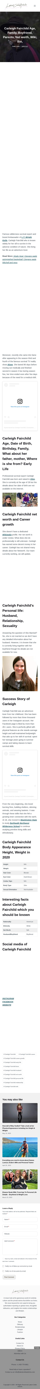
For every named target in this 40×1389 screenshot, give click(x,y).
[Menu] (35, 6)
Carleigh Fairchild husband (12, 1070)
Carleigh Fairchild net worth (13, 1074)
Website (7, 1234)
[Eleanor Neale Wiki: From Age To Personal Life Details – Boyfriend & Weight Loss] (20, 1179)
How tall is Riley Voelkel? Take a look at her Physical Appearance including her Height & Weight (18, 1128)
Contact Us (20, 1343)
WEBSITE (6, 1005)
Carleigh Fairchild (10, 1054)
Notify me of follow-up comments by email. (18, 1266)
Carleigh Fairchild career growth (14, 1058)
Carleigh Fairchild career (27, 1054)
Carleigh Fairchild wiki (11, 1086)
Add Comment (9, 1241)
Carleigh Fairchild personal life (13, 1078)
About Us (20, 1346)
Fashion (20, 1332)
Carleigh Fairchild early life (12, 1062)
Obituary (20, 1324)
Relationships (20, 1327)
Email (6, 1226)
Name (6, 1219)
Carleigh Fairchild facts (11, 1066)
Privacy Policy (20, 1348)
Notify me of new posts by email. (15, 1271)
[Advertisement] (20, 148)
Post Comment (9, 1277)
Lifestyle (25, 46)
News (20, 1322)
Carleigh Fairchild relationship (13, 1082)
